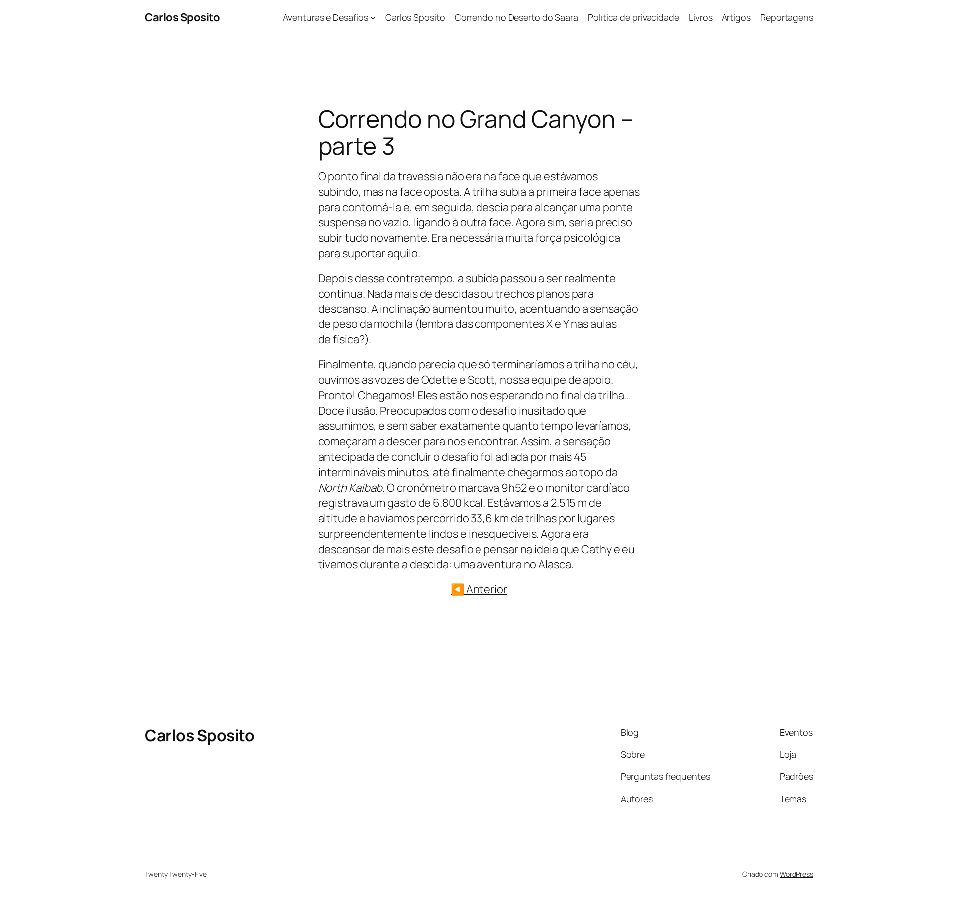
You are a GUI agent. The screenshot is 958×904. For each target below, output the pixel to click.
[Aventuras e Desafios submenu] (373, 17)
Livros (700, 17)
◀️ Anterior (479, 589)
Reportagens (786, 17)
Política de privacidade (633, 17)
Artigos (736, 17)
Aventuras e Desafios (325, 17)
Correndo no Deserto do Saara (516, 17)
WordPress (796, 874)
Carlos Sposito (182, 17)
